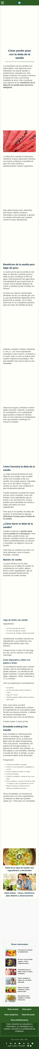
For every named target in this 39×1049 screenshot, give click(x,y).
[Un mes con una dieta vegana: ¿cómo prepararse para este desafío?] (11, 963)
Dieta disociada (28, 1015)
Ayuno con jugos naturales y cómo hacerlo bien (23, 989)
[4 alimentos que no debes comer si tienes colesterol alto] (11, 972)
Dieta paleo (26, 1009)
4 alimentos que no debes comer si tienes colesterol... (25, 971)
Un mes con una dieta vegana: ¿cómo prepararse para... (25, 961)
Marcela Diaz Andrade (27, 61)
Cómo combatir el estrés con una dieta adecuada (24, 980)
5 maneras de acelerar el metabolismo (25, 951)
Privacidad (21, 1046)
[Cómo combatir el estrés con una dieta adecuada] (11, 980)
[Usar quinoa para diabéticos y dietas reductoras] (11, 998)
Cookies (14, 1046)
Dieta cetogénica (11, 1015)
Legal (9, 1046)
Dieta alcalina (13, 1009)
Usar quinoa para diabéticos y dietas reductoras (24, 998)
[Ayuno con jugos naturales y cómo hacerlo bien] (11, 990)
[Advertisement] (19, 27)
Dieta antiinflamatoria (19, 1020)
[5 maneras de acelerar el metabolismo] (11, 952)
